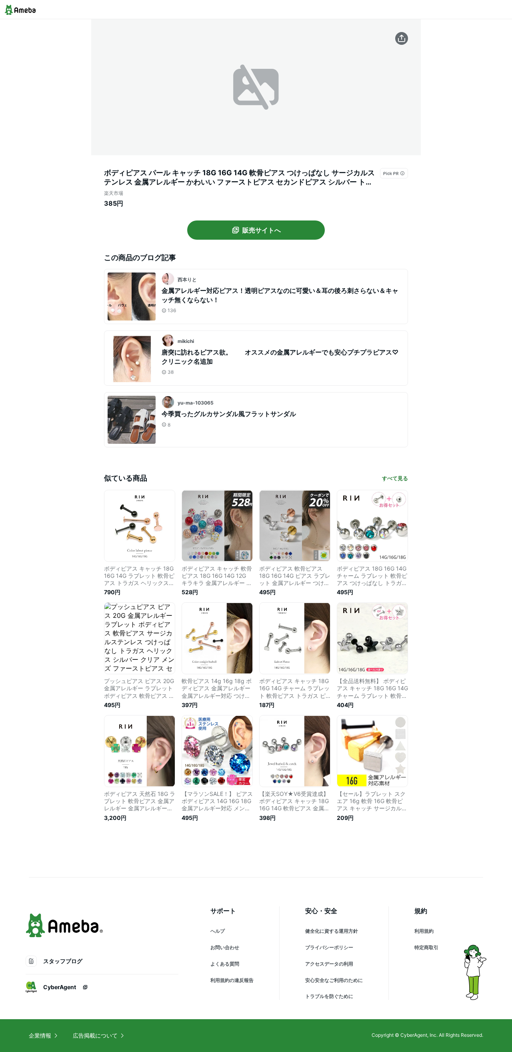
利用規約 (424, 931)
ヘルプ (217, 931)
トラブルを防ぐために (329, 996)
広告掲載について (95, 1035)
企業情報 (40, 1035)
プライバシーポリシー (329, 947)
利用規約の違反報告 (232, 980)
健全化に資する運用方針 (331, 931)
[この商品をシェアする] (401, 38)
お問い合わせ (224, 947)
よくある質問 (224, 964)
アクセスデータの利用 (329, 964)
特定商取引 (426, 947)
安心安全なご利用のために (334, 980)
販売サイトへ (261, 230)
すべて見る (395, 478)
